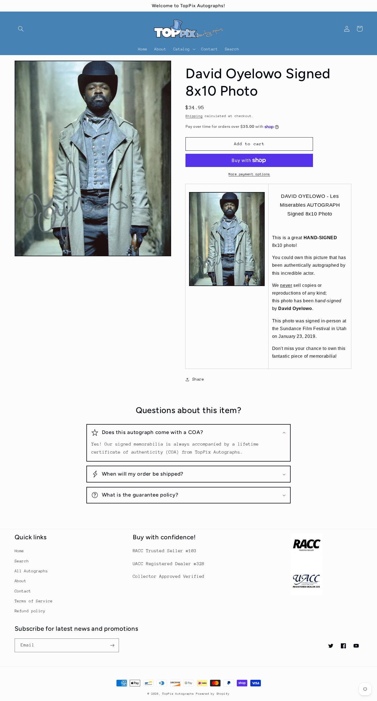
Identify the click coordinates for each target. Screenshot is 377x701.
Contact (23, 591)
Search (22, 561)
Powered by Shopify (212, 693)
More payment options (249, 174)
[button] (21, 28)
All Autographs (31, 571)
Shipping (194, 116)
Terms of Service (34, 601)
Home (19, 551)
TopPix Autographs (178, 693)
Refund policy (30, 611)
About (20, 581)
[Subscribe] (112, 645)
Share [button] (198, 379)
